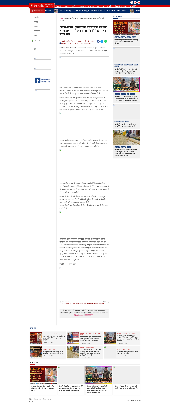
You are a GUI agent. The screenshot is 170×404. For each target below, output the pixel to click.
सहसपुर (117, 66)
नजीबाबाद (90, 6)
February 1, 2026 (85, 343)
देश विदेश (100, 6)
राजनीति (133, 6)
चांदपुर (81, 6)
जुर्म (122, 64)
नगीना (74, 6)
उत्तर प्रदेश (117, 37)
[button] (42, 5)
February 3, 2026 (48, 342)
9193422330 (79, 315)
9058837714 (89, 315)
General (117, 94)
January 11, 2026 (122, 355)
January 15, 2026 (85, 357)
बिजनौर (58, 6)
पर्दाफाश (130, 64)
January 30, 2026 (48, 355)
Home (61, 18)
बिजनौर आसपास (121, 6)
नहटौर (122, 121)
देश (127, 94)
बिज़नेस (109, 6)
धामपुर (67, 6)
